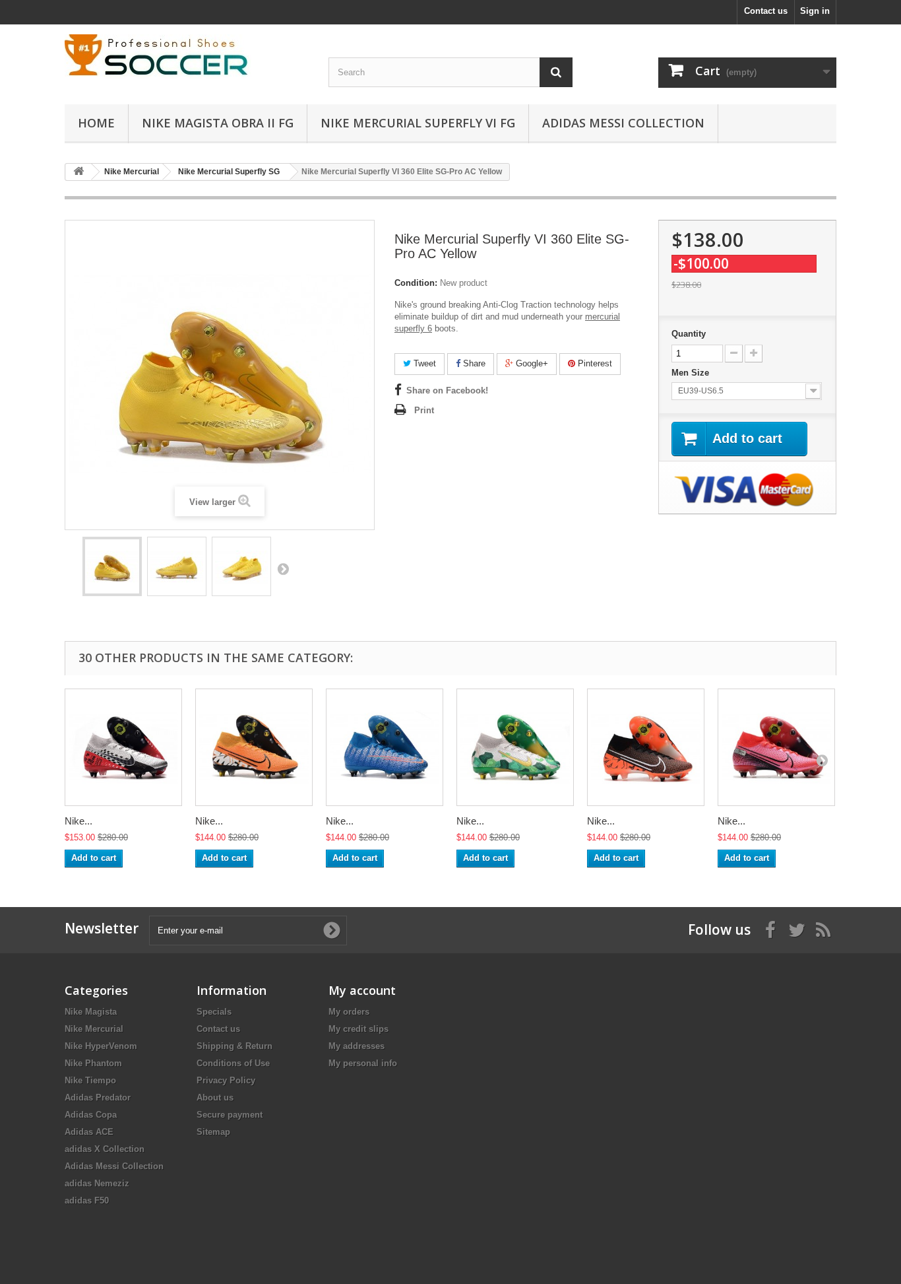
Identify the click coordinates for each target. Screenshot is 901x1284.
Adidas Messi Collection (623, 123)
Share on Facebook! (447, 390)
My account (362, 990)
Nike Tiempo (90, 1080)
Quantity (688, 334)
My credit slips (358, 1029)
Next (283, 568)
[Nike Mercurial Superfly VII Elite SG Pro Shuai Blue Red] (384, 747)
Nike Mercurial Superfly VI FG (418, 123)
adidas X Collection (104, 1149)
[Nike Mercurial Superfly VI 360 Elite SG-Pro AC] (112, 566)
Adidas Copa (91, 1115)
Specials (214, 1012)
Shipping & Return (234, 1046)
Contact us (766, 11)
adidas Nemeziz (97, 1183)
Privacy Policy (226, 1080)
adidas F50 (87, 1200)
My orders (348, 1012)
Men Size (691, 373)
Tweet (423, 363)
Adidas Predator (98, 1097)
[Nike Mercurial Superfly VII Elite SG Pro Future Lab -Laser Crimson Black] (776, 747)
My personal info (362, 1063)
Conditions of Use (233, 1063)
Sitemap (213, 1132)
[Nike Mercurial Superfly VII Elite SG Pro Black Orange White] (645, 747)
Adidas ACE (89, 1132)
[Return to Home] (78, 172)
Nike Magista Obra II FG (218, 123)
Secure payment (230, 1115)
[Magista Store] (187, 56)
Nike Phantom (93, 1063)
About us (215, 1097)
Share (472, 363)
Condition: (415, 283)
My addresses (356, 1046)
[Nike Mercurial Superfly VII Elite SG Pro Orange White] (254, 747)
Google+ (530, 363)
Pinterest (593, 363)
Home (96, 123)
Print (424, 410)
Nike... (78, 821)
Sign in (815, 11)
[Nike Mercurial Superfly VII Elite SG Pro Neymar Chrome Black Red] (123, 747)
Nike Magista (91, 1012)
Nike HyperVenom (101, 1046)
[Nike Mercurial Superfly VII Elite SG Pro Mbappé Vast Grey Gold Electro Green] (515, 747)
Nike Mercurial (94, 1029)
